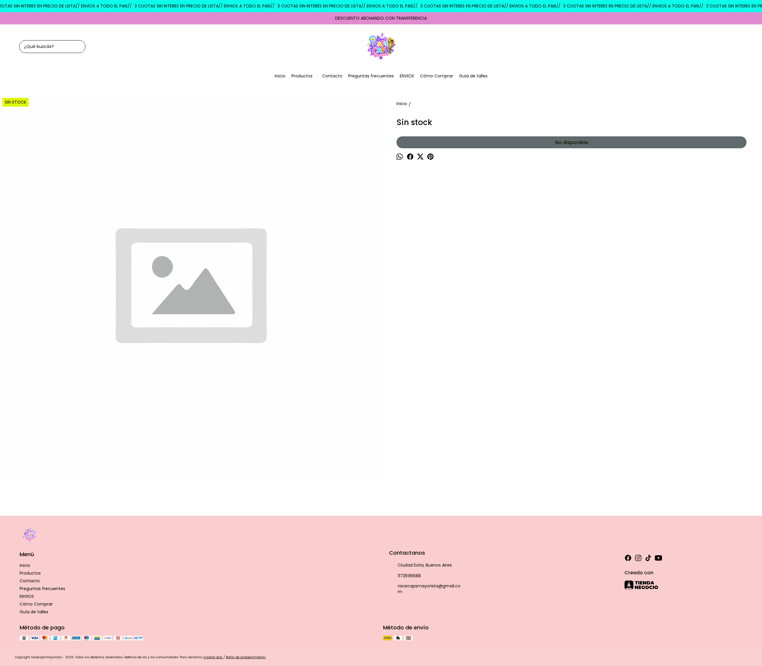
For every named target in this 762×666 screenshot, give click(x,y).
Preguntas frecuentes (371, 76)
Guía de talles (473, 76)
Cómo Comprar (436, 76)
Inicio (280, 76)
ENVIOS (407, 76)
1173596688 (409, 576)
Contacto (332, 76)
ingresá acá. (213, 657)
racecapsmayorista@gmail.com (429, 589)
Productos (302, 76)
